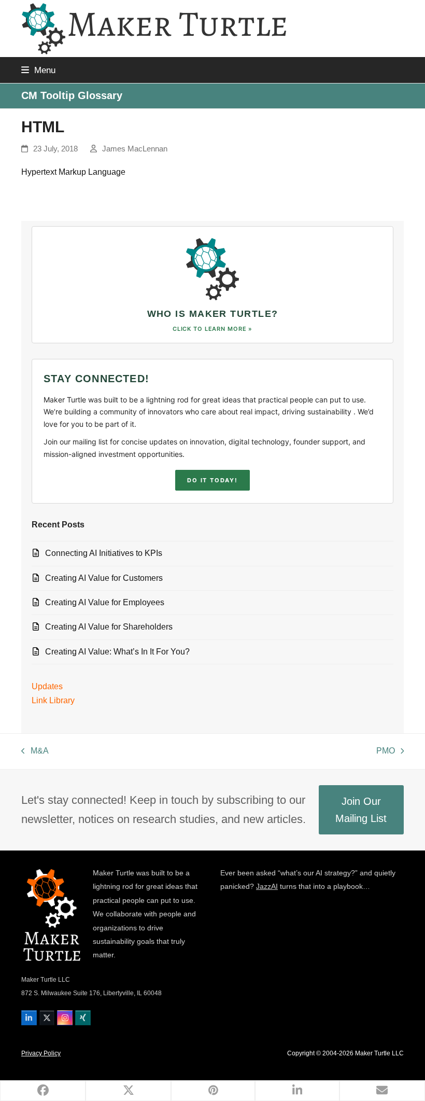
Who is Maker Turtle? (212, 314)
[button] (38, 70)
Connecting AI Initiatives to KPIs (103, 553)
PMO (385, 752)
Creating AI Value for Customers (104, 578)
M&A (35, 752)
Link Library (53, 700)
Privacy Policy (41, 1053)
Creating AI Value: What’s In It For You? (117, 651)
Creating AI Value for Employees (104, 602)
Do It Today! (212, 480)
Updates (47, 686)
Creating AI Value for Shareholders (109, 626)
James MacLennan (134, 149)
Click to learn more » (212, 328)
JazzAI (267, 886)
